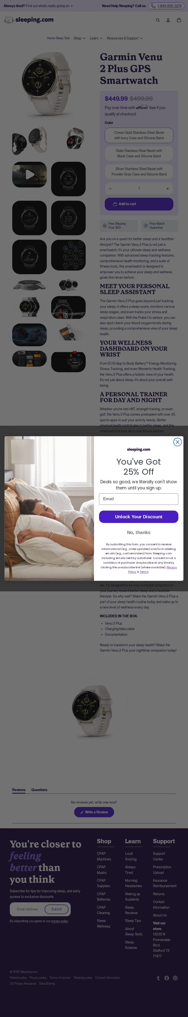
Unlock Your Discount (139, 516)
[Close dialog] (178, 442)
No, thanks (139, 532)
